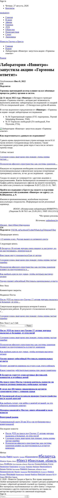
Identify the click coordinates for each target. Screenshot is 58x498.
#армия (22, 457)
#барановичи (31, 456)
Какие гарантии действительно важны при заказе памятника (28, 370)
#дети (50, 464)
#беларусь (46, 456)
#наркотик (24, 472)
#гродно (31, 464)
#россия (41, 474)
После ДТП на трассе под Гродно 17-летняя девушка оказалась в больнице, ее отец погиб (25, 331)
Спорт (8, 34)
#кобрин (36, 467)
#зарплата (13, 466)
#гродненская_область (20, 464)
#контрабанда (46, 466)
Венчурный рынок (9, 417)
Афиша (8, 22)
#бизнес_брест (6, 225)
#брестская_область (42, 460)
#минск (23, 469)
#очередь (44, 472)
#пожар (3, 474)
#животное (4, 467)
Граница (9, 25)
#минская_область (35, 469)
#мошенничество (7, 472)
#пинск (51, 472)
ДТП (7, 27)
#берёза (3, 461)
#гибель (8, 464)
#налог (17, 472)
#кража (3, 469)
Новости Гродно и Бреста (11, 41)
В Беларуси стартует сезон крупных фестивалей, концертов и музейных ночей (23, 376)
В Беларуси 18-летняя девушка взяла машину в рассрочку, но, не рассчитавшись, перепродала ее (28, 249)
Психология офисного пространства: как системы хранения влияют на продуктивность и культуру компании (27, 345)
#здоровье (22, 466)
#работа (34, 474)
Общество (10, 29)
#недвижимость (34, 472)
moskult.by (4, 13)
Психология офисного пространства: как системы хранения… (28, 164)
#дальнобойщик (41, 464)
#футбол (8, 477)
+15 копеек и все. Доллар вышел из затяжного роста (24, 239)
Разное (3, 58)
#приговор (20, 474)
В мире (8, 20)
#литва (9, 469)
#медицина (24, 225)
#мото (44, 469)
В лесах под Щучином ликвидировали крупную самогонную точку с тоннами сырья (23, 390)
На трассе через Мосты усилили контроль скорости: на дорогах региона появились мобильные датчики (27, 383)
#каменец (29, 467)
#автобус (16, 457)
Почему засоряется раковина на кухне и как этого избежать (27, 366)
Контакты (9, 8)
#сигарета (48, 474)
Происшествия (12, 32)
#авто (9, 456)
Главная (9, 17)
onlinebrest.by (52, 220)
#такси (2, 477)
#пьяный (27, 474)
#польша (10, 474)
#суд (54, 474)
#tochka (3, 457)
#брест (16, 225)
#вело (2, 464)
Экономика (10, 37)
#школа (14, 477)
